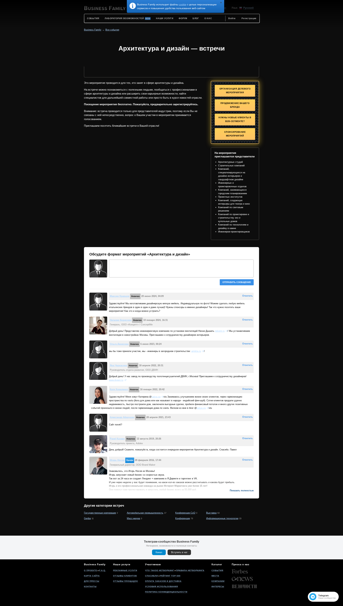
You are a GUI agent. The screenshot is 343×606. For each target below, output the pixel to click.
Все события (112, 29)
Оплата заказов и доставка (163, 581)
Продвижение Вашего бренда (235, 105)
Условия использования (161, 586)
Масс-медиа (133, 518)
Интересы (218, 586)
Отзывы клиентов (125, 576)
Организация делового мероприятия (235, 91)
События (217, 570)
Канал (159, 552)
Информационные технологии (222, 518)
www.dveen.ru (116, 380)
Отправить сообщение (236, 282)
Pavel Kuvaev (117, 438)
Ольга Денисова (119, 344)
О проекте (90, 570)
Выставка (211, 512)
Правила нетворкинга (190, 570)
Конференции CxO (185, 512)
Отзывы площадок (125, 581)
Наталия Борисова (120, 320)
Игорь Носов (117, 460)
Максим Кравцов (119, 296)
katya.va (155, 396)
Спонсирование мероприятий (235, 134)
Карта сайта (92, 576)
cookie (182, 4)
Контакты (90, 586)
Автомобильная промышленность (145, 512)
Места (215, 576)
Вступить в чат (179, 552)
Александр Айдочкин (122, 417)
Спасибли (151, 576)
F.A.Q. (102, 570)
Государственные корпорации (100, 512)
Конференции (182, 518)
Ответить (247, 295)
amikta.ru (196, 351)
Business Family (92, 29)
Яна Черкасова (118, 365)
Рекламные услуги (125, 570)
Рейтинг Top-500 (170, 576)
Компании (218, 581)
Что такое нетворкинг (159, 570)
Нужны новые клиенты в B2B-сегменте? (234, 119)
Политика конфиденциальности (166, 592)
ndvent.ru (220, 331)
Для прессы (91, 581)
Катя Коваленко (119, 389)
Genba (87, 518)
